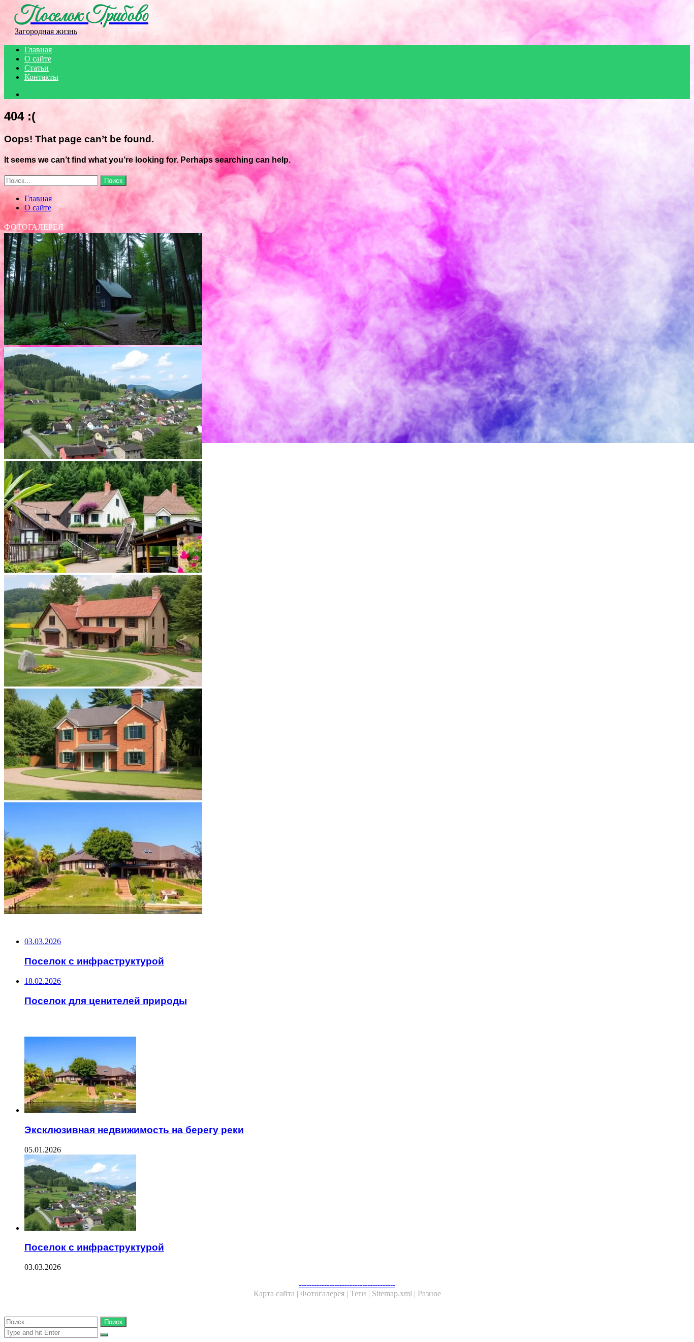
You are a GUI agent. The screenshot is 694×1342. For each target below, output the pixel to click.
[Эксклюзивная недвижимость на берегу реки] (309, 859)
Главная (38, 49)
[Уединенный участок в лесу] (309, 290)
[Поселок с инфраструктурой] (309, 404)
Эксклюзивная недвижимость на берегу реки (134, 1130)
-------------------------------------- (347, 1284)
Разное (429, 1293)
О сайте (37, 58)
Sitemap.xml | (395, 1293)
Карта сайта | (277, 1293)
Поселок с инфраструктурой (94, 1247)
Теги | (361, 1293)
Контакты (41, 77)
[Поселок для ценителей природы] (309, 518)
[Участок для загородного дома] (309, 632)
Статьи (36, 68)
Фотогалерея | (325, 1293)
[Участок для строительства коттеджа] (309, 745)
